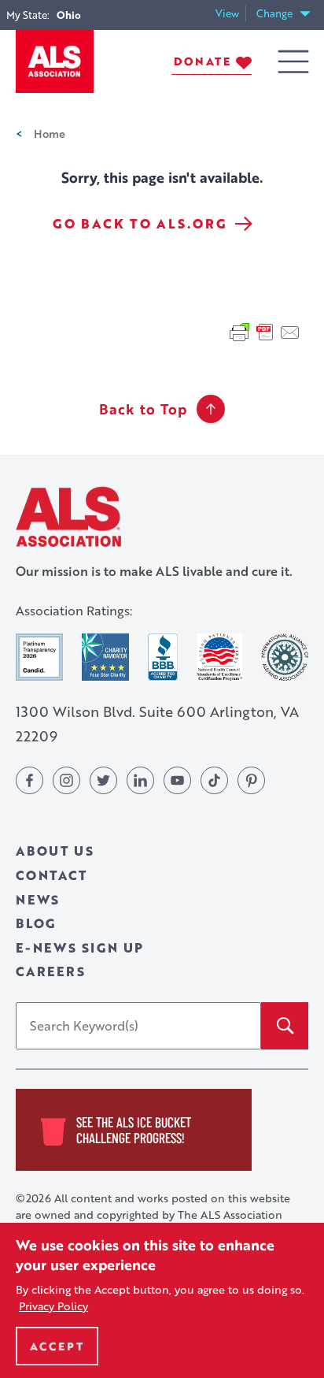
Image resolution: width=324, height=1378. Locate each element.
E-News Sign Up (80, 947)
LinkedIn (140, 780)
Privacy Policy (53, 1305)
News (38, 899)
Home (49, 133)
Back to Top (143, 409)
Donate (202, 61)
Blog (36, 923)
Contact (51, 875)
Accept (57, 1346)
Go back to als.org (140, 223)
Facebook (29, 780)
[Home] (55, 61)
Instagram (66, 780)
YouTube (177, 780)
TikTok (214, 780)
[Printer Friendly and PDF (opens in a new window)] (265, 331)
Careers (51, 971)
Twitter (103, 780)
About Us (55, 850)
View (230, 13)
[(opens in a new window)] (39, 657)
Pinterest (251, 780)
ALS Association (68, 516)
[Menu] (293, 62)
